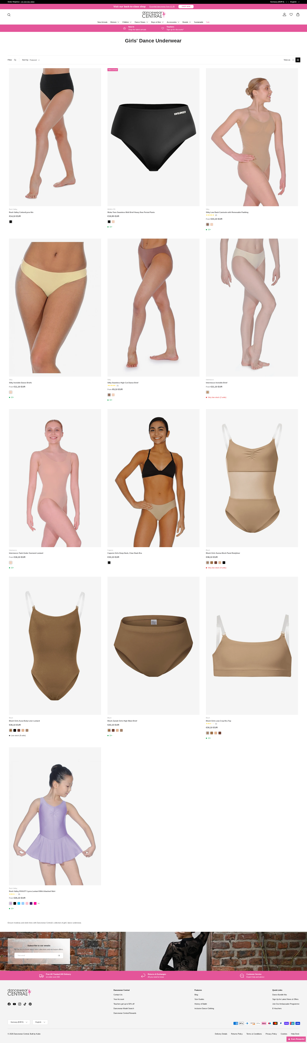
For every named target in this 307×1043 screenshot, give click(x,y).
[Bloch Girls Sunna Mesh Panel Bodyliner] (252, 478)
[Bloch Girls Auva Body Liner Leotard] (55, 646)
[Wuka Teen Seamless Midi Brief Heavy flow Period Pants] (153, 137)
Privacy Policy (271, 1034)
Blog (196, 995)
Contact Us (118, 995)
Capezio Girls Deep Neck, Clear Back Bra (124, 553)
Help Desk (295, 1034)
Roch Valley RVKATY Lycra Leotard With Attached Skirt (32, 891)
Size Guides (199, 999)
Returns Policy (237, 1034)
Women (113, 22)
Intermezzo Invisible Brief (216, 383)
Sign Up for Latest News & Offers (285, 999)
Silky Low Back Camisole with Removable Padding (227, 212)
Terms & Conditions (254, 1034)
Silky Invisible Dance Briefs (20, 383)
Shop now (186, 6)
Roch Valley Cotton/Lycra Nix (21, 212)
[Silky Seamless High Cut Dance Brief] (153, 308)
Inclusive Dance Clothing (204, 1008)
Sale (208, 22)
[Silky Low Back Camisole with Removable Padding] (252, 137)
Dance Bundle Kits (279, 995)
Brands (185, 22)
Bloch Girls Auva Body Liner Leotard (24, 721)
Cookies (284, 1034)
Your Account (119, 999)
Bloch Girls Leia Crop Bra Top (218, 721)
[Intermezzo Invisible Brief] (252, 308)
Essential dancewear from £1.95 (162, 7)
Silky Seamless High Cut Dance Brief (122, 383)
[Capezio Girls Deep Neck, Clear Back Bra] (153, 478)
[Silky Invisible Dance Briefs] (55, 308)
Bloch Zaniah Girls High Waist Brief (122, 721)
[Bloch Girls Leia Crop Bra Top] (252, 646)
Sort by (25, 60)
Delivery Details (221, 1034)
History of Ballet (201, 1004)
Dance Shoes (140, 22)
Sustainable (198, 22)
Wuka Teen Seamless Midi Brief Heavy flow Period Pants (131, 212)
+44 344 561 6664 (27, 2)
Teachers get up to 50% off (124, 1004)
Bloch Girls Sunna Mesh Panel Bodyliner (223, 553)
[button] (298, 14)
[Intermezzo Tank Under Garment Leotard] (55, 478)
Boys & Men (156, 22)
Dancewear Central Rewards (125, 1013)
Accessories (172, 22)
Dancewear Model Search (124, 1008)
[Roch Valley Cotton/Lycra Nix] (55, 137)
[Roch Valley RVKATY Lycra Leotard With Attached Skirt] (55, 816)
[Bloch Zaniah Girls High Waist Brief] (153, 646)
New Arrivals (102, 22)
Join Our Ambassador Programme (285, 1004)
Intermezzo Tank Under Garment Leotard (26, 553)
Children (125, 22)
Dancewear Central (21, 1034)
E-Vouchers (277, 1008)
